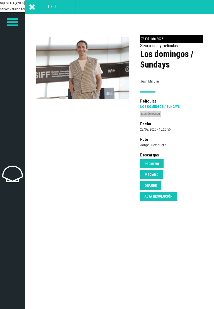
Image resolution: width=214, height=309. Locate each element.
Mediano (152, 175)
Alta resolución (158, 196)
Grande (151, 186)
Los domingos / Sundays (160, 107)
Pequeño (152, 164)
